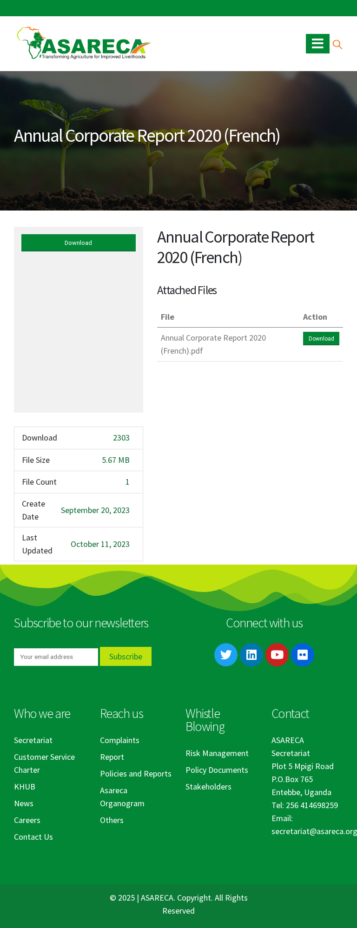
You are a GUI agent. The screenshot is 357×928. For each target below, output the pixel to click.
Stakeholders (208, 786)
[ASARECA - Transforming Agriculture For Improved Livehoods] (83, 43)
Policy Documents (216, 769)
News (23, 803)
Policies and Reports (136, 773)
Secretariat (33, 740)
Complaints (119, 740)
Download (78, 242)
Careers (27, 820)
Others (112, 820)
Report (112, 756)
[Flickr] (302, 654)
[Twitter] (226, 654)
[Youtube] (277, 654)
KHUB (24, 786)
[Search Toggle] (337, 44)
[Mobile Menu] (318, 43)
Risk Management (217, 753)
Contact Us (33, 836)
